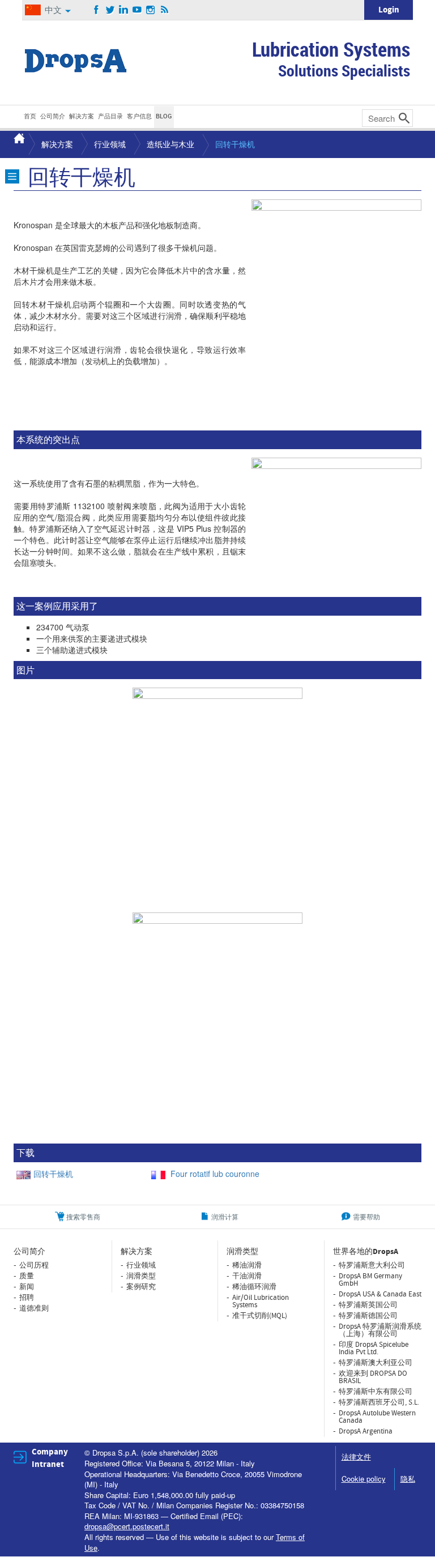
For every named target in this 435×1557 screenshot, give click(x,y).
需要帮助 (366, 1216)
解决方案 (57, 144)
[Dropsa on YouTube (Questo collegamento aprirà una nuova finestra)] (137, 10)
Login (388, 10)
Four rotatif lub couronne (213, 1173)
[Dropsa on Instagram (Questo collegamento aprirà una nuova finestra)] (151, 10)
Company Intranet (50, 1458)
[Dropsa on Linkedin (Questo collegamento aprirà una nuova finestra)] (124, 10)
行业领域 (110, 144)
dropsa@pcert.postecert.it (126, 1526)
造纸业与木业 (170, 144)
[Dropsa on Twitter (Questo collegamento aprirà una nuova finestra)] (110, 10)
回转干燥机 (53, 1173)
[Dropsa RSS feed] (164, 10)
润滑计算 (224, 1216)
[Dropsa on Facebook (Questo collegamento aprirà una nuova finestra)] (96, 10)
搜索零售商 (83, 1216)
